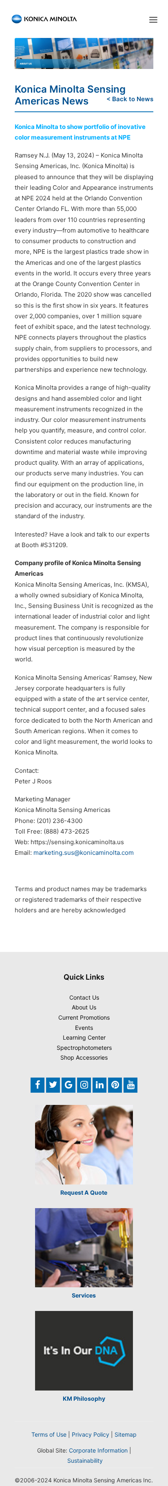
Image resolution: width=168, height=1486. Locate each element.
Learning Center (84, 1037)
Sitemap (126, 1434)
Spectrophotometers (84, 1047)
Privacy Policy (90, 1434)
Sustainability (85, 1460)
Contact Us (84, 997)
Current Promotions (84, 1017)
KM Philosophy (84, 1398)
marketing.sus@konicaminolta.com (83, 852)
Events (84, 1027)
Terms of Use (48, 1434)
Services (84, 1295)
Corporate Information (98, 1450)
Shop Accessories (84, 1057)
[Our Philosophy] (84, 1351)
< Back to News (129, 99)
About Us (84, 1007)
